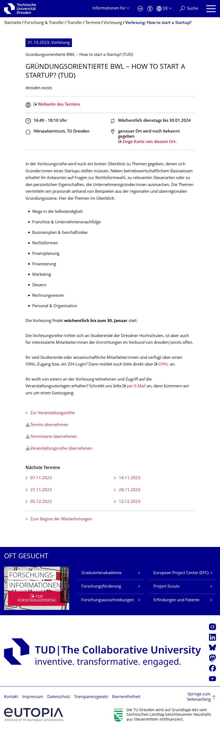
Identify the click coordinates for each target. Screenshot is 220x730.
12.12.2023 (129, 502)
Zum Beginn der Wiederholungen (61, 519)
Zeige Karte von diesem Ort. (149, 142)
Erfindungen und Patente (176, 600)
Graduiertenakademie (101, 573)
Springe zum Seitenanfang (199, 697)
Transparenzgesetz (91, 697)
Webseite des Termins (59, 105)
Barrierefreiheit (126, 697)
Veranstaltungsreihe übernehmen (61, 449)
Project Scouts (166, 587)
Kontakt (11, 697)
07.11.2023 (41, 478)
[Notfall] (140, 8)
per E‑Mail (136, 386)
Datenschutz (58, 697)
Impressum (32, 697)
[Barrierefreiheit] (150, 8)
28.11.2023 (129, 490)
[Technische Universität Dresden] (20, 8)
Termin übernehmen (49, 425)
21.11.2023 (41, 490)
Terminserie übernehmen (53, 437)
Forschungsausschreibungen (107, 600)
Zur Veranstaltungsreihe (52, 413)
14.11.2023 (129, 478)
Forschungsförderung (101, 587)
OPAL (164, 365)
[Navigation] (211, 8)
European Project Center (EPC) (180, 573)
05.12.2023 (41, 502)
